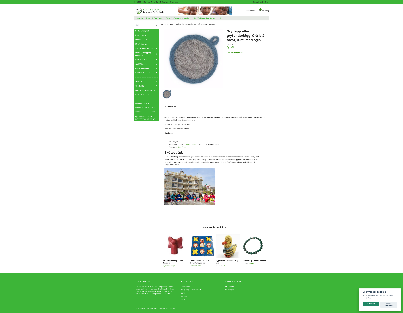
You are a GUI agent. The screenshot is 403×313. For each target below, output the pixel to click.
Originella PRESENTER (144, 48)
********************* (145, 112)
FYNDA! (170, 24)
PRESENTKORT (141, 39)
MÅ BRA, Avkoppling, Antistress (143, 54)
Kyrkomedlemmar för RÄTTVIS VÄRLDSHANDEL (145, 117)
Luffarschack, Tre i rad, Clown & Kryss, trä (199, 262)
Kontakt (139, 18)
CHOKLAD (139, 81)
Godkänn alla (371, 304)
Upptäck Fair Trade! (154, 18)
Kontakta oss (185, 287)
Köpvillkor (184, 296)
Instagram (230, 290)
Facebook (230, 287)
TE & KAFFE (139, 86)
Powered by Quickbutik (167, 308)
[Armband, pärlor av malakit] (255, 246)
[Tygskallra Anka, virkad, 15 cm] (228, 246)
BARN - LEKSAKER (142, 68)
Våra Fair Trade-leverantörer (178, 18)
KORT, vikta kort (141, 44)
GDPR (183, 293)
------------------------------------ (146, 77)
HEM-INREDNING (142, 60)
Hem (162, 24)
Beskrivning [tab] (170, 106)
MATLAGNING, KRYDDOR (145, 90)
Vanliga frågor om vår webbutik (191, 290)
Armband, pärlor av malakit (254, 261)
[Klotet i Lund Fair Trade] (151, 11)
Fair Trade (182, 147)
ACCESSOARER (141, 64)
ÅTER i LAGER (140, 35)
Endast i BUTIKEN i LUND (145, 108)
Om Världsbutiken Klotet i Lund (207, 18)
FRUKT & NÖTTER (142, 94)
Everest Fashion (191, 144)
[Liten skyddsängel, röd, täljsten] (175, 246)
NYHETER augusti (142, 31)
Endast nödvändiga (389, 304)
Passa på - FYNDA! (142, 103)
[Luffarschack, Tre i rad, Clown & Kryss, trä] (202, 246)
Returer (183, 299)
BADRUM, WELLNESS (143, 73)
